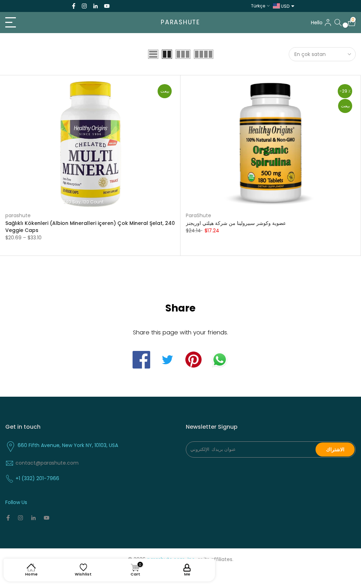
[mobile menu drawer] (60, 22)
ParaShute (198, 215)
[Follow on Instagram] (84, 6)
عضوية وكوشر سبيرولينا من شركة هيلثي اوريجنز (236, 223)
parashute (18, 215)
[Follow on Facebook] (74, 6)
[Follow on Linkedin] (95, 6)
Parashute (180, 22)
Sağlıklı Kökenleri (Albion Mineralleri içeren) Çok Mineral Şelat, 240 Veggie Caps (90, 227)
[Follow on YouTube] (107, 6)
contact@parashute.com (47, 462)
